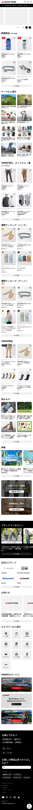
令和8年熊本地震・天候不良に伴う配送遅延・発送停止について (17, 5)
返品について (17, 739)
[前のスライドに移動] (26, 27)
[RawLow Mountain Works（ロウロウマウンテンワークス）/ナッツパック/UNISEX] (24, 68)
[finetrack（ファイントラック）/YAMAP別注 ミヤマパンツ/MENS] (8, 175)
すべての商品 (6, 636)
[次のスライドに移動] (30, 27)
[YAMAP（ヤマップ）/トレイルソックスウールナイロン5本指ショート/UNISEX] (24, 375)
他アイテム (6, 667)
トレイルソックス (6, 777)
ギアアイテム (27, 656)
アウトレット (16, 636)
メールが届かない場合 (7, 742)
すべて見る (16, 393)
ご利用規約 (4, 787)
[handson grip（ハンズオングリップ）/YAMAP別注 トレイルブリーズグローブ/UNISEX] (24, 200)
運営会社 (4, 792)
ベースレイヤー (17, 774)
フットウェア (27, 646)
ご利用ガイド (9, 748)
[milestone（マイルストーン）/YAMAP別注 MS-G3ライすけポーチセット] (8, 68)
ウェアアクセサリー (6, 656)
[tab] (20, 27)
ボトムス (16, 646)
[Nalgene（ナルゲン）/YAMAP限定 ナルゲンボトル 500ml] (24, 43)
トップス (6, 646)
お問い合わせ (18, 742)
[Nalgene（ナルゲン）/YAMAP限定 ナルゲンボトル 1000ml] (8, 43)
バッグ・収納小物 (16, 656)
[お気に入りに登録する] (14, 38)
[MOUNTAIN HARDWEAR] (24, 568)
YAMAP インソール (7, 774)
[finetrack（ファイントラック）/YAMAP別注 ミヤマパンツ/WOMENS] (24, 175)
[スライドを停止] (23, 27)
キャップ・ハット (17, 777)
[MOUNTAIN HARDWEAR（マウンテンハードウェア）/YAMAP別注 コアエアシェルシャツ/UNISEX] (8, 200)
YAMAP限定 (27, 636)
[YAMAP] (24, 578)
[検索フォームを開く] (23, 2)
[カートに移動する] (28, 2)
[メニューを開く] (31, 2)
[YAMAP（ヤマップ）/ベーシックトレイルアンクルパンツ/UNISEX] (8, 351)
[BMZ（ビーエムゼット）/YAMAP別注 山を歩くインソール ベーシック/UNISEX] (24, 351)
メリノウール (26, 777)
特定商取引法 (5, 785)
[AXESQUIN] (8, 568)
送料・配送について (7, 739)
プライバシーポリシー (7, 790)
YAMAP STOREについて (7, 783)
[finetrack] (8, 578)
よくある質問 (8, 753)
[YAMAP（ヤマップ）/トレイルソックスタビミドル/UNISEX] (8, 375)
